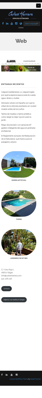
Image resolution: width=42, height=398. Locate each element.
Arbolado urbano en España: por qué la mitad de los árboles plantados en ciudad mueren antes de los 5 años (18, 106)
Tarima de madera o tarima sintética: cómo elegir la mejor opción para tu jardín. (16, 117)
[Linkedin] (7, 23)
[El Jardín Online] (21, 23)
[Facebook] (3, 23)
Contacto (7, 288)
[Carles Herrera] (21, 15)
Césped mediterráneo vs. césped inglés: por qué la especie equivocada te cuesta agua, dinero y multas (18, 95)
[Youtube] (12, 23)
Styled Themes (35, 379)
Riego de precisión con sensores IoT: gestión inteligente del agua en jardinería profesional (18, 128)
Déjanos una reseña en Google (14, 300)
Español (21, 27)
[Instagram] (16, 23)
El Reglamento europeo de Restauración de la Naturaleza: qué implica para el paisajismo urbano (18, 139)
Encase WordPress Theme (19, 379)
